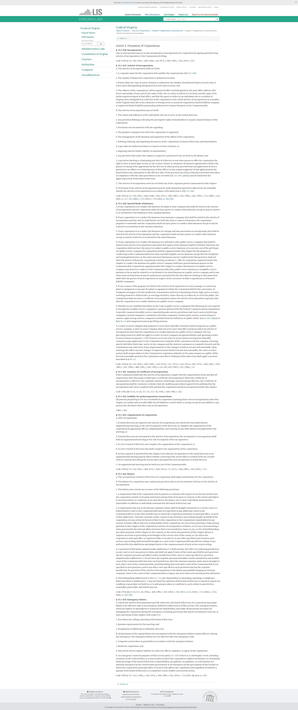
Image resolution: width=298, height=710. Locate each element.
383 (167, 198)
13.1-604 (190, 191)
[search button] (217, 19)
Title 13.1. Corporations (141, 31)
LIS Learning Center (127, 2)
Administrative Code (93, 48)
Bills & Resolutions (152, 14)
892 (172, 198)
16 (193, 367)
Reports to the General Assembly (205, 14)
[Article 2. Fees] (118, 38)
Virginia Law (183, 14)
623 (192, 60)
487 (205, 675)
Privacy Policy (182, 7)
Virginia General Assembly (147, 7)
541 (130, 198)
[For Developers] (169, 696)
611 (189, 591)
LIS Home (139, 705)
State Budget (169, 14)
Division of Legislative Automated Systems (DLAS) (176, 707)
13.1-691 (178, 175)
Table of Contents (123, 31)
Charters (87, 59)
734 (154, 198)
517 (126, 198)
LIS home (193, 7)
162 (218, 195)
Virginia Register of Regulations (131, 697)
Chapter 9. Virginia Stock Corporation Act (167, 31)
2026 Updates (87, 37)
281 (182, 367)
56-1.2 (123, 321)
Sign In (195, 707)
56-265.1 (208, 318)
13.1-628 (174, 655)
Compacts (87, 69)
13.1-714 (157, 578)
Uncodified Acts (91, 74)
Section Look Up (87, 40)
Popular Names (88, 33)
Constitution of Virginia (95, 53)
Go (101, 44)
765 (142, 198)
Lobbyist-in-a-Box (148, 705)
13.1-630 (192, 73)
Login (216, 7)
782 (177, 591)
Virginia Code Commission (131, 694)
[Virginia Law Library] (110, 698)
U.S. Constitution (131, 699)
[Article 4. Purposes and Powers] (126, 38)
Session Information (133, 14)
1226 (214, 591)
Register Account (205, 7)
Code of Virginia (91, 28)
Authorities (88, 64)
